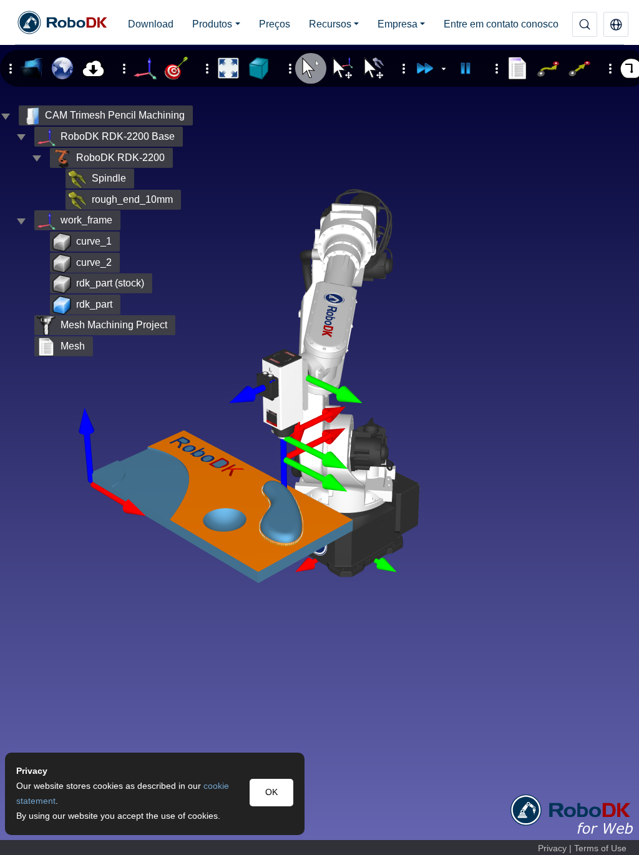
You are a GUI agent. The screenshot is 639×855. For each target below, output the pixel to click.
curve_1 (94, 241)
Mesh (73, 346)
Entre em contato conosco (501, 24)
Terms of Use (600, 848)
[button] (615, 24)
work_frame (86, 220)
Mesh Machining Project (114, 325)
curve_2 (94, 262)
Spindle (109, 178)
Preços (274, 24)
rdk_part (94, 304)
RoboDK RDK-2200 (120, 157)
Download (150, 24)
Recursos (330, 24)
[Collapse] (21, 136)
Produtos (212, 24)
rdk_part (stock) (110, 283)
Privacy (552, 848)
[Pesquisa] (584, 24)
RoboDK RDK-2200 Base (118, 136)
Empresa (397, 24)
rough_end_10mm (132, 199)
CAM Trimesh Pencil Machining (115, 115)
